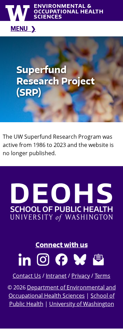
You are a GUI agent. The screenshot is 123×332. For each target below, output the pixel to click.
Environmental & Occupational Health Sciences (69, 11)
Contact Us (27, 275)
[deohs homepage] (61, 209)
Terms (102, 275)
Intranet (56, 275)
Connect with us (62, 244)
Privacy (80, 275)
